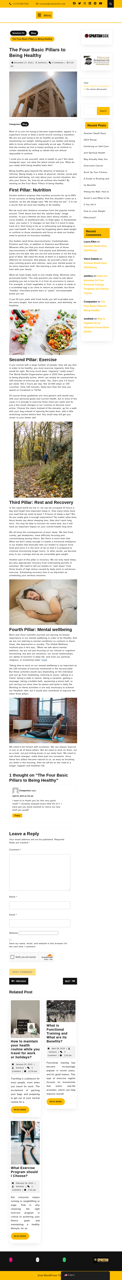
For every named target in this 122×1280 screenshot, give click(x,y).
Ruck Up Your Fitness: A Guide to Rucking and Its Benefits (96, 178)
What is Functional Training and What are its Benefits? (57, 1033)
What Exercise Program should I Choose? (24, 1172)
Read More (21, 1111)
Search (103, 111)
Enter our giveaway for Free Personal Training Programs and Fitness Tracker (96, 284)
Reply (17, 815)
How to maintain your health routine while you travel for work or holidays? (25, 1049)
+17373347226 (21, 4)
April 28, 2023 (58, 1049)
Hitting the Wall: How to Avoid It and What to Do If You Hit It (97, 198)
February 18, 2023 (24, 1183)
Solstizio (42, 63)
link (44, 660)
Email (13, 914)
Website (13, 933)
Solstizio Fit (18, 33)
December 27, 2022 (23, 63)
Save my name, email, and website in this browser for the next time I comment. (38, 945)
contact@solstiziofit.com (52, 4)
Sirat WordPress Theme (52, 1275)
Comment (15, 849)
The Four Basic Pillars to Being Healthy (95, 306)
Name (13, 897)
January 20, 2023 (24, 1064)
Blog (33, 33)
